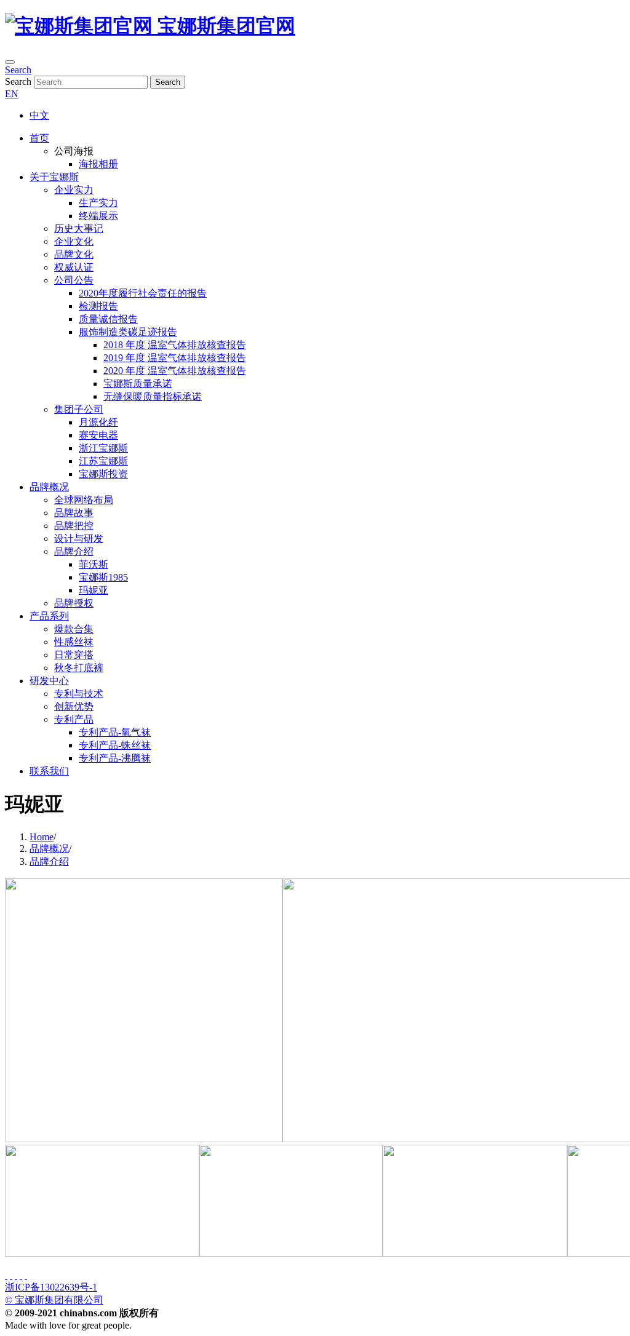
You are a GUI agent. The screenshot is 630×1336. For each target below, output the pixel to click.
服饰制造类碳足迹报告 (128, 332)
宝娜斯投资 (103, 474)
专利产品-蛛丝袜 (115, 745)
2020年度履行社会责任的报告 (143, 293)
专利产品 (74, 719)
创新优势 (74, 706)
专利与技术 (78, 693)
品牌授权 (74, 603)
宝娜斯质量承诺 (137, 383)
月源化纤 (98, 422)
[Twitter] (11, 1275)
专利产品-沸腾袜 (115, 758)
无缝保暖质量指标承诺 (152, 396)
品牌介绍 (74, 551)
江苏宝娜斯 (103, 461)
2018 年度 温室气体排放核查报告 (174, 345)
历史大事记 (78, 228)
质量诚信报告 (108, 319)
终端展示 (98, 215)
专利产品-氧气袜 (115, 732)
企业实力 (74, 190)
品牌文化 (74, 254)
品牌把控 (74, 525)
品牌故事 (74, 512)
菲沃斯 (93, 564)
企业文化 (74, 241)
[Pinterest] (26, 1275)
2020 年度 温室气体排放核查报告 (174, 370)
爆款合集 (74, 629)
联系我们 (49, 771)
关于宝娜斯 (54, 177)
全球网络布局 (83, 500)
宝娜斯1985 (103, 577)
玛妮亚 (93, 590)
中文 (39, 115)
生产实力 (98, 202)
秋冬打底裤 (78, 667)
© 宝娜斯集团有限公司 (54, 1300)
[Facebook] (6, 1275)
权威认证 (74, 267)
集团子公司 (78, 409)
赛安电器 (98, 435)
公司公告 (74, 280)
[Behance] (16, 1275)
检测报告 (98, 306)
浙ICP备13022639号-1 (51, 1287)
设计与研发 (78, 538)
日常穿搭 (74, 655)
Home (42, 837)
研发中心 (49, 680)
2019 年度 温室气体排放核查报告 (174, 357)
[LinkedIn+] (21, 1275)
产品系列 (49, 616)
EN (11, 94)
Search (18, 70)
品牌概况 (49, 487)
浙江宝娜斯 (103, 448)
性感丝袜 (74, 642)
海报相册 (98, 164)
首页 (39, 138)
